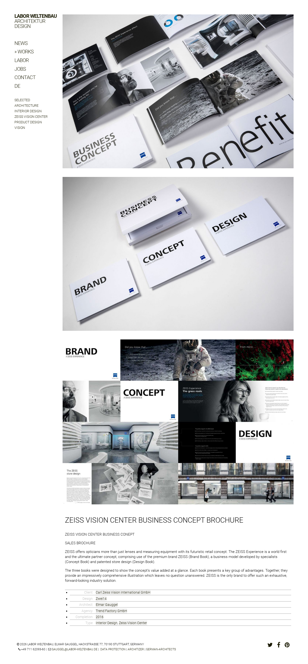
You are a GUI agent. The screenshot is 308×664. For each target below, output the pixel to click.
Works (25, 52)
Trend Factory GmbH (111, 611)
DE (17, 86)
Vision (19, 128)
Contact (25, 77)
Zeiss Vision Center (31, 117)
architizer (136, 649)
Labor (21, 60)
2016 (99, 617)
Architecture (26, 105)
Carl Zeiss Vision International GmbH (123, 592)
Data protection (113, 649)
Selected (22, 100)
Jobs (20, 69)
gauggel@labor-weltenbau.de (74, 649)
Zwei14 (101, 599)
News (20, 43)
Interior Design (28, 111)
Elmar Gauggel (107, 605)
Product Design (28, 122)
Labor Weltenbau (35, 21)
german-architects (161, 649)
